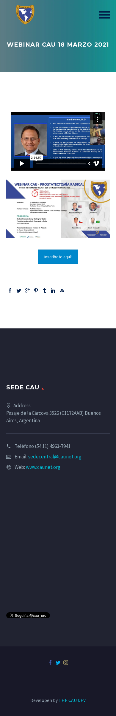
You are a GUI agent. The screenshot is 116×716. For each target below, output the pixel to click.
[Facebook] (10, 290)
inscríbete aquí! (58, 256)
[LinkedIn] (53, 290)
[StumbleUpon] (61, 290)
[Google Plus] (27, 290)
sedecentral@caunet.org (54, 456)
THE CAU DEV (72, 700)
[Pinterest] (36, 290)
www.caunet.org (43, 467)
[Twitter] (18, 290)
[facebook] (50, 662)
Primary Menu (104, 14)
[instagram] (65, 662)
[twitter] (58, 662)
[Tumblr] (44, 290)
